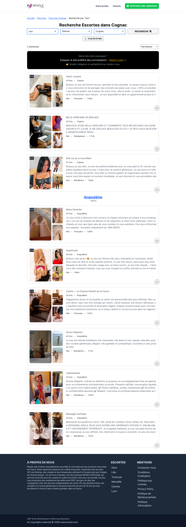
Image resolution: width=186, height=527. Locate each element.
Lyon (114, 491)
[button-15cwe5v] (157, 282)
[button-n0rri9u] (157, 404)
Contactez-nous (147, 467)
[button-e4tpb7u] (157, 323)
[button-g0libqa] (157, 241)
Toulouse (117, 477)
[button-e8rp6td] (157, 363)
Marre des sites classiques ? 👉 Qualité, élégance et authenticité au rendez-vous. (93, 60)
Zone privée (102, 6)
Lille (114, 472)
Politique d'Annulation (144, 503)
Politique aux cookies (145, 482)
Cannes (116, 486)
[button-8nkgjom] (157, 190)
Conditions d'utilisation (144, 474)
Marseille (117, 481)
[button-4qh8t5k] (157, 108)
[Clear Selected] (89, 31)
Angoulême (93, 197)
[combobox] (76, 31)
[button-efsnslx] (157, 149)
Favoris (117, 6)
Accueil (31, 18)
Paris (114, 467)
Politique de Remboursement (147, 495)
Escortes (41, 18)
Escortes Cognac (57, 18)
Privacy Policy (146, 488)
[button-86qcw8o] (157, 445)
